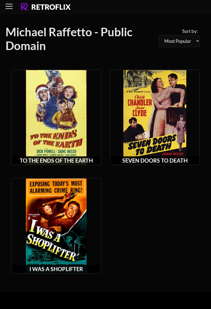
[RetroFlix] (46, 7)
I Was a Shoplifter (56, 269)
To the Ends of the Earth (56, 160)
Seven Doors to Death (155, 160)
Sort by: (190, 31)
